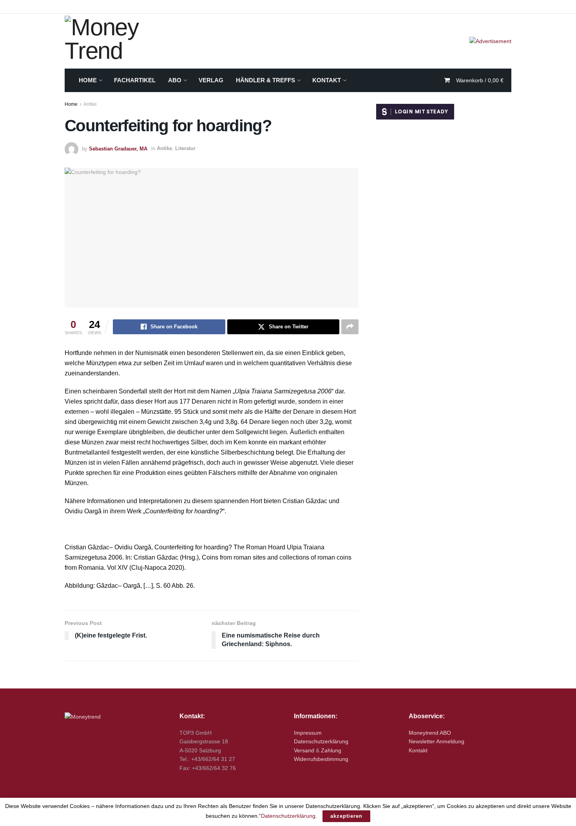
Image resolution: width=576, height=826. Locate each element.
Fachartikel (135, 80)
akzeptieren (346, 816)
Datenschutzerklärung (321, 741)
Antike (90, 104)
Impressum (308, 733)
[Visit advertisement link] (490, 41)
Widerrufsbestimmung (321, 759)
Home (88, 80)
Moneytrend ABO (430, 733)
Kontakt (326, 80)
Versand (304, 750)
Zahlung (331, 750)
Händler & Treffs (265, 80)
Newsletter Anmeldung (436, 741)
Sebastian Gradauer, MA (118, 148)
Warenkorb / (480, 80)
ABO (174, 80)
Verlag (211, 80)
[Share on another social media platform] (350, 326)
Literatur (185, 148)
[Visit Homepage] (127, 41)
